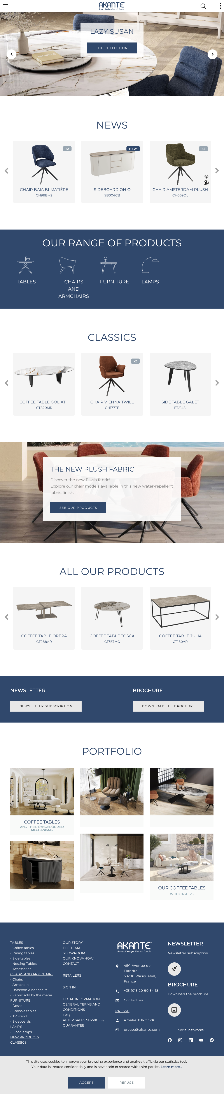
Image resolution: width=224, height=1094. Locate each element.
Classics (112, 337)
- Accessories (20, 969)
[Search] (203, 6)
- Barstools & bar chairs (28, 990)
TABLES (26, 282)
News (112, 125)
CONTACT (71, 963)
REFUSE (126, 1083)
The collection (112, 48)
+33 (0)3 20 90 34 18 (141, 990)
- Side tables (20, 958)
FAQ (66, 1015)
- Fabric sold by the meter (31, 995)
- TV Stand (18, 1016)
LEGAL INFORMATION (81, 999)
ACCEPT (86, 1083)
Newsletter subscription (45, 706)
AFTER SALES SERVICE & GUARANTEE (83, 1022)
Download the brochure (168, 706)
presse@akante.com (142, 1029)
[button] (11, 54)
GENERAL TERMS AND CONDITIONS (81, 1007)
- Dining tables (22, 953)
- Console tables (23, 1011)
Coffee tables (42, 822)
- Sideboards (20, 1021)
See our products (78, 508)
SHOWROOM (74, 953)
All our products (112, 571)
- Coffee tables (22, 948)
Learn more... (171, 1067)
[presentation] (7, 171)
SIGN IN (69, 987)
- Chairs (16, 979)
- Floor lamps (21, 1032)
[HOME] (112, 6)
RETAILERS (72, 975)
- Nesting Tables (23, 963)
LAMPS (150, 282)
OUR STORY (73, 942)
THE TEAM (71, 948)
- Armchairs (19, 985)
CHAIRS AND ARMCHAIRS (73, 289)
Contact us (133, 1000)
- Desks (16, 1006)
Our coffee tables (181, 888)
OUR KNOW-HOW (78, 958)
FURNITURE (114, 282)
